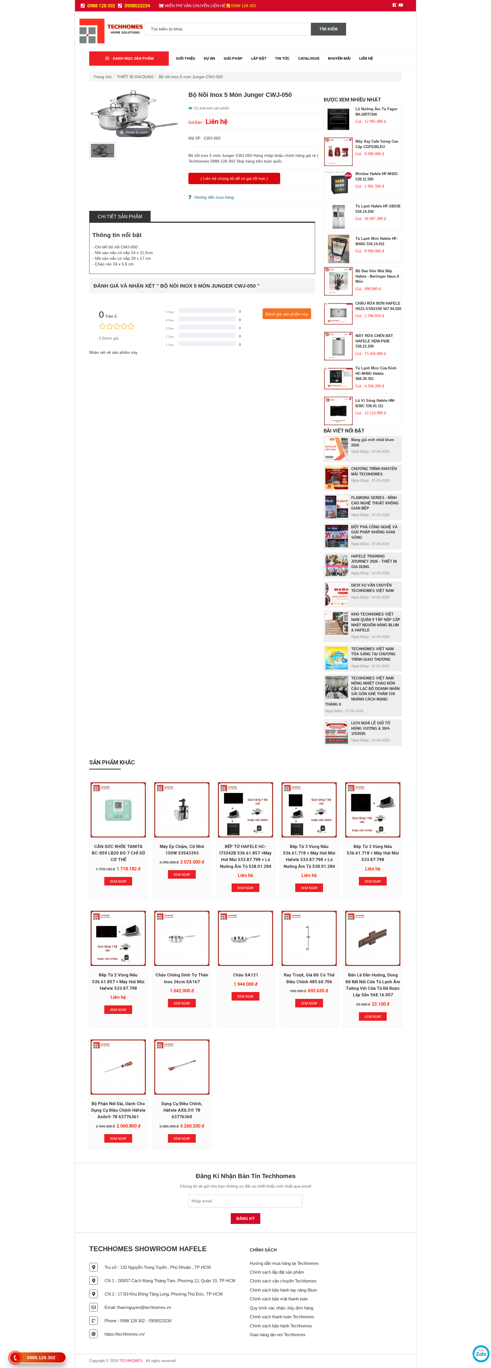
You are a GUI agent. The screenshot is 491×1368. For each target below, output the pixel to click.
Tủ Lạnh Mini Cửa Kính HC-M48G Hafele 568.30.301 (375, 373)
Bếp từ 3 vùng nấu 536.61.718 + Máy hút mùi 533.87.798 (373, 853)
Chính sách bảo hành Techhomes (281, 1325)
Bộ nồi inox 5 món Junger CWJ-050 (191, 76)
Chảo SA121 (245, 975)
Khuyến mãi (339, 58)
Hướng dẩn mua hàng (214, 197)
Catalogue (308, 58)
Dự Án (209, 58)
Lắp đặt (259, 58)
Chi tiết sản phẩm (120, 216)
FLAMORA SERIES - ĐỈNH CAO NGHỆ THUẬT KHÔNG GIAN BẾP (375, 503)
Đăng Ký (245, 1218)
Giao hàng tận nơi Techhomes (277, 1334)
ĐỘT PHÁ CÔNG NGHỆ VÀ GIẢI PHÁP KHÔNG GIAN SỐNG (374, 532)
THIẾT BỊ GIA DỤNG (135, 76)
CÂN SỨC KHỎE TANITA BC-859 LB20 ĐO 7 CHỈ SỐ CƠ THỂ (118, 853)
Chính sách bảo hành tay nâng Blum (283, 1290)
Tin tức (282, 58)
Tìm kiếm (328, 29)
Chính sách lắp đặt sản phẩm (277, 1272)
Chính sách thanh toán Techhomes (282, 1316)
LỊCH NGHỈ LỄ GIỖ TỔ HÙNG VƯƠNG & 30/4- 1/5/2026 (370, 728)
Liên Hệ (366, 58)
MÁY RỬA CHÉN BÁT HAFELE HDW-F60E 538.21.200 (374, 341)
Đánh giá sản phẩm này (286, 314)
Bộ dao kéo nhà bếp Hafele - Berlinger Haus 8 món (377, 276)
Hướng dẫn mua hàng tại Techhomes (284, 1263)
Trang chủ (102, 76)
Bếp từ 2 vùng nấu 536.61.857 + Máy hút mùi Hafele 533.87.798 (118, 981)
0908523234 (136, 6)
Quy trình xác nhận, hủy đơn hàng (281, 1307)
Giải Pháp (233, 58)
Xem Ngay (118, 881)
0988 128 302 (100, 6)
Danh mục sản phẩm (133, 58)
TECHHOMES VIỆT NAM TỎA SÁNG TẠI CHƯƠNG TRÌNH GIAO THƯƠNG (373, 654)
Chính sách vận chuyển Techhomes (283, 1280)
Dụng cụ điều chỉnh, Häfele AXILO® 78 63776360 (181, 1110)
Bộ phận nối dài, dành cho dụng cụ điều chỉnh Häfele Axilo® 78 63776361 (118, 1110)
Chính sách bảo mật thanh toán (279, 1298)
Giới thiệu (185, 58)
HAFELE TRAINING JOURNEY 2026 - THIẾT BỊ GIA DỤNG (374, 561)
